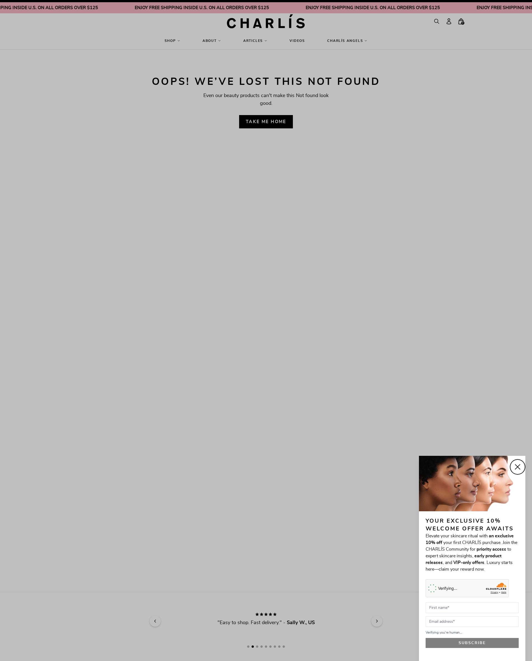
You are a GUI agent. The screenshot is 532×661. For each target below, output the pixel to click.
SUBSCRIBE (472, 643)
